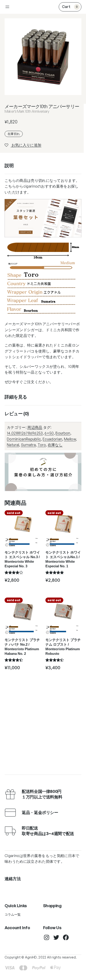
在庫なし (55, 444)
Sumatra (28, 444)
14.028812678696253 (25, 433)
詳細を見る (16, 397)
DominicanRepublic (24, 439)
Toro (42, 444)
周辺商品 (34, 427)
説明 (9, 165)
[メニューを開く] (7, 7)
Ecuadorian (52, 439)
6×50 (49, 433)
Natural (13, 444)
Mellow (70, 439)
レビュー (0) (17, 413)
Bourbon (62, 433)
